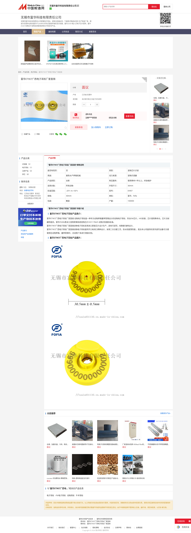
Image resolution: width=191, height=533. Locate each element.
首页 (19, 72)
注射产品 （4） (27, 171)
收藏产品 (27, 134)
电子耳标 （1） (27, 167)
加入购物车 (96, 127)
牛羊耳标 (79, 495)
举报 (38, 134)
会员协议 (107, 527)
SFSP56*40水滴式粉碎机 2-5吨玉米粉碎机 (61, 64)
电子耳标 (34, 72)
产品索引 (24, 231)
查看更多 (30, 204)
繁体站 (128, 527)
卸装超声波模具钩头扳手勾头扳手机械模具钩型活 (38, 64)
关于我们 (50, 527)
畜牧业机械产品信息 (86, 519)
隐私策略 (96, 527)
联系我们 (62, 527)
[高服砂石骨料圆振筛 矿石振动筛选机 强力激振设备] (161, 110)
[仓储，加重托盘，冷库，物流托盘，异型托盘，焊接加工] (161, 88)
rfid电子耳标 (60, 495)
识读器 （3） (26, 164)
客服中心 (73, 527)
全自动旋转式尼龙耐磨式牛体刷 (82, 64)
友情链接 (139, 527)
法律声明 (118, 527)
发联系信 (79, 127)
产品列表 (26, 72)
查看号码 (129, 116)
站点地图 (84, 527)
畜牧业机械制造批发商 (104, 519)
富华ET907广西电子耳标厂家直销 (98, 521)
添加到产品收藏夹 (27, 234)
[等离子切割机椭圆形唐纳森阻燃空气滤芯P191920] (161, 132)
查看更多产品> (165, 413)
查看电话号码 (29, 190)
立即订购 (109, 127)
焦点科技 (99, 530)
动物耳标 (70, 495)
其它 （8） (26, 174)
